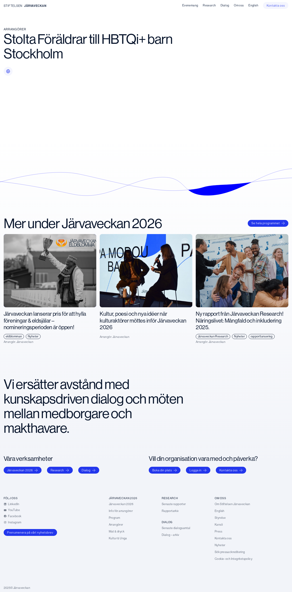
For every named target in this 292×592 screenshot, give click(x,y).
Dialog (86, 470)
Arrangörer (15, 29)
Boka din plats (162, 470)
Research (57, 470)
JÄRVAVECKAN (35, 6)
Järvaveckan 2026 (20, 470)
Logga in (196, 470)
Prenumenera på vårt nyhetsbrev (30, 532)
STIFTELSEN (13, 6)
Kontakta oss (228, 470)
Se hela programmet (265, 223)
